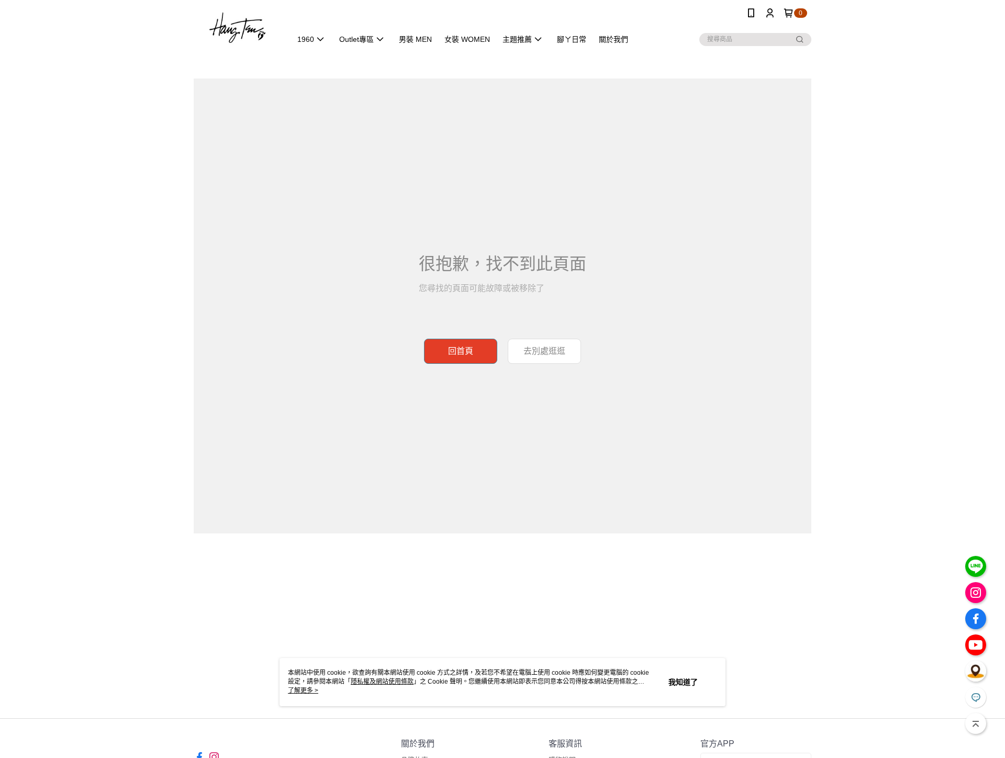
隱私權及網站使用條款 (382, 681)
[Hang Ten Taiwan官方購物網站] (236, 27)
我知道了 (683, 682)
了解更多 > (303, 690)
